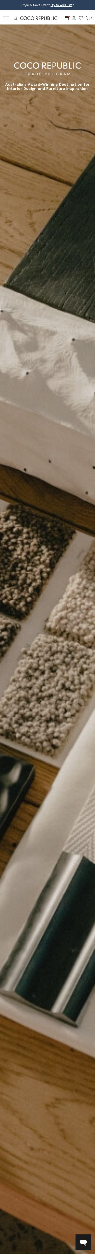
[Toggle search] (15, 18)
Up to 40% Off (61, 5)
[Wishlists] (81, 18)
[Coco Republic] (40, 18)
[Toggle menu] (5, 18)
